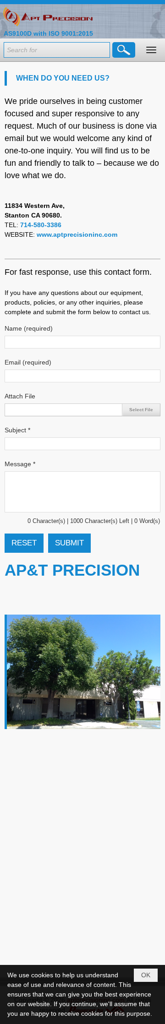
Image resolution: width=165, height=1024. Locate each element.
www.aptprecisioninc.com (77, 234)
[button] (151, 50)
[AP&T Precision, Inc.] (48, 16)
